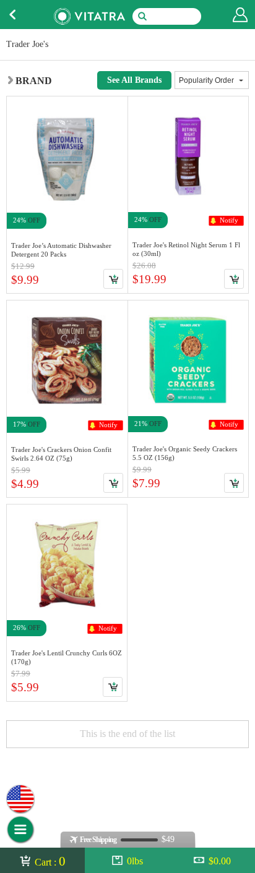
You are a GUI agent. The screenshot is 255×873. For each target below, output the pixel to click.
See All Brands (134, 80)
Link (67, 194)
